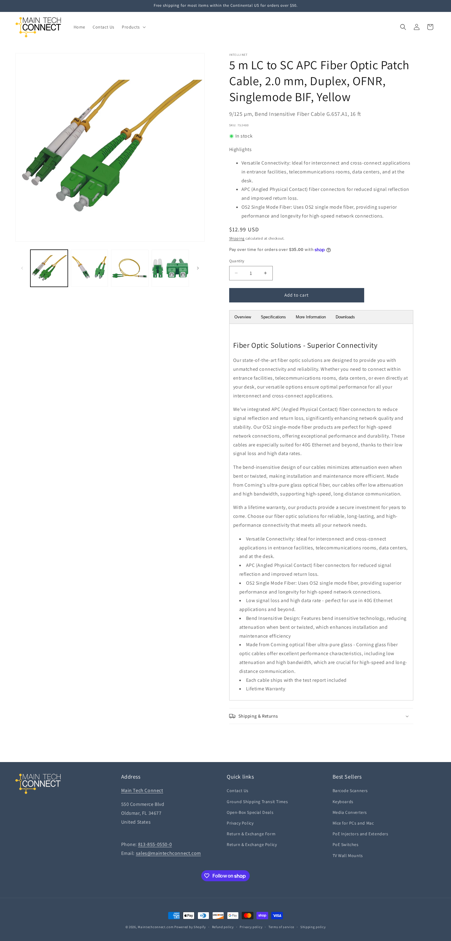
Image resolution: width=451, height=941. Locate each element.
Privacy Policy (240, 823)
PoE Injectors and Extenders (360, 834)
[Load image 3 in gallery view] (129, 268)
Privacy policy (251, 927)
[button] (133, 27)
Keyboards (343, 801)
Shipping (237, 238)
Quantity (237, 261)
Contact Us (238, 790)
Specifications (273, 317)
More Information (311, 317)
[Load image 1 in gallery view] (49, 268)
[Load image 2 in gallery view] (89, 268)
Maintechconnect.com (155, 927)
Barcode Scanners (350, 790)
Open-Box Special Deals (250, 812)
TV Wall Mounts (348, 855)
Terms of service (281, 927)
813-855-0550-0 (155, 844)
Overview (242, 317)
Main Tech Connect (142, 790)
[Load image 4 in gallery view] (170, 268)
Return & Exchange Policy (252, 844)
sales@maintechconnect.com (168, 853)
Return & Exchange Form (251, 834)
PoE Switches (346, 844)
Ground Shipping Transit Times (257, 801)
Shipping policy (313, 927)
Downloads (345, 317)
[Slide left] (22, 268)
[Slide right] (198, 268)
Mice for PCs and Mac (353, 823)
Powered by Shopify (190, 927)
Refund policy (223, 927)
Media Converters (350, 812)
